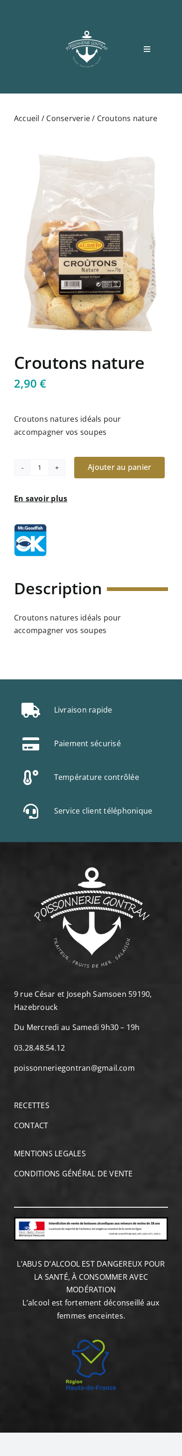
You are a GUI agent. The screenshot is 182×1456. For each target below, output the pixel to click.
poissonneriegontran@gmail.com (74, 1068)
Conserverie (68, 118)
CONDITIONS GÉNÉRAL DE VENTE (73, 1173)
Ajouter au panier (119, 467)
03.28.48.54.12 (39, 1048)
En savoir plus (40, 498)
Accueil (27, 118)
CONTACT (31, 1125)
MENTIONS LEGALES (50, 1153)
